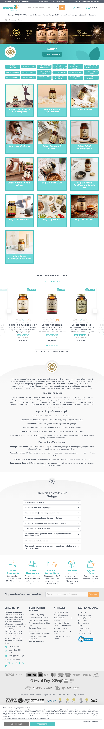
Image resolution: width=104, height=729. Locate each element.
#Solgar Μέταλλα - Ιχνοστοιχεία (44, 66)
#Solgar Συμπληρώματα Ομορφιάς (75, 66)
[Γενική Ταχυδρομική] (37, 688)
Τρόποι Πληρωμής (36, 615)
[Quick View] (17, 320)
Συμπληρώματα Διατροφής (20, 15)
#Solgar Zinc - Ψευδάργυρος (60, 77)
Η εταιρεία (82, 612)
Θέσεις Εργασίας (85, 618)
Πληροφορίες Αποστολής (39, 617)
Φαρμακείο (64, 15)
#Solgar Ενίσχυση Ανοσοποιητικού (91, 66)
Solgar (45, 695)
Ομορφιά (11, 15)
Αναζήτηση (93, 594)
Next (95, 311)
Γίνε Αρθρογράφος (85, 634)
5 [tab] (57, 345)
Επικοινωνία (34, 631)
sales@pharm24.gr (16, 656)
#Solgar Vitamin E (28, 72)
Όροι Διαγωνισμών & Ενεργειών (37, 638)
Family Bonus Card (61, 615)
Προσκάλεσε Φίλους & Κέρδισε (63, 619)
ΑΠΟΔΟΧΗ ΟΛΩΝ (42, 724)
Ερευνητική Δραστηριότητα (84, 622)
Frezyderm (24, 695)
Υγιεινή (45, 15)
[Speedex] (48, 688)
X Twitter (23, 663)
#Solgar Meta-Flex (12, 77)
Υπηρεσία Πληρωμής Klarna (62, 638)
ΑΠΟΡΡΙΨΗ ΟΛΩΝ (16, 724)
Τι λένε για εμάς (84, 615)
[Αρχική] (6, 20)
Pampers (81, 695)
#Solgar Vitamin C (75, 72)
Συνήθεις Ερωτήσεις (37, 628)
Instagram (9, 663)
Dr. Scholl (52, 695)
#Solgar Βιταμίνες (28, 66)
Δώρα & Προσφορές (83, 15)
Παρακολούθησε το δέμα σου (39, 624)
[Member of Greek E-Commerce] (11, 700)
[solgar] (52, 33)
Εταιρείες (92, 15)
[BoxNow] (57, 688)
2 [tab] (49, 345)
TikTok (13, 663)
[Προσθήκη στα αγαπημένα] (28, 320)
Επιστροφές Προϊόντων (38, 620)
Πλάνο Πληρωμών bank (62, 633)
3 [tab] (52, 345)
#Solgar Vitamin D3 (75, 77)
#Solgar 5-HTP (28, 77)
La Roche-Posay (64, 695)
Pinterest (19, 663)
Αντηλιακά (30, 15)
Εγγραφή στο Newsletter (39, 634)
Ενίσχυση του (87, 1)
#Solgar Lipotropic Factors (91, 72)
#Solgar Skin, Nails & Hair (44, 72)
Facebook (6, 663)
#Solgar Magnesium (91, 77)
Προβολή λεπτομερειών (90, 721)
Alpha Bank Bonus (61, 623)
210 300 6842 (14, 647)
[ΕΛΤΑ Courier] (28, 688)
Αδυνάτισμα (72, 15)
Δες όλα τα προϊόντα (52, 54)
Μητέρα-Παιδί (53, 15)
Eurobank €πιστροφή (62, 626)
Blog (80, 626)
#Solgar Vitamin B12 (44, 77)
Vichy (74, 695)
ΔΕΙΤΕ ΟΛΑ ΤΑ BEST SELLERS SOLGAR (52, 352)
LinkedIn (6, 666)
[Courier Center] (67, 688)
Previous (9, 311)
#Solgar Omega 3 (60, 72)
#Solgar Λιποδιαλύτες (12, 66)
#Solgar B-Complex (13, 72)
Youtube (16, 663)
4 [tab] (54, 345)
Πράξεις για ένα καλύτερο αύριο (84, 630)
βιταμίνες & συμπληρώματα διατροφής (15, 629)
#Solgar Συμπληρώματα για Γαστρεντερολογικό (60, 66)
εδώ (48, 718)
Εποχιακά (38, 15)
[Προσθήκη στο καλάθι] (22, 320)
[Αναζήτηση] (62, 7)
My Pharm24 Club (61, 612)
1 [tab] (47, 345)
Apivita (38, 695)
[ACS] (76, 688)
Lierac (31, 695)
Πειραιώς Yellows (61, 628)
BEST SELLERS (52, 281)
